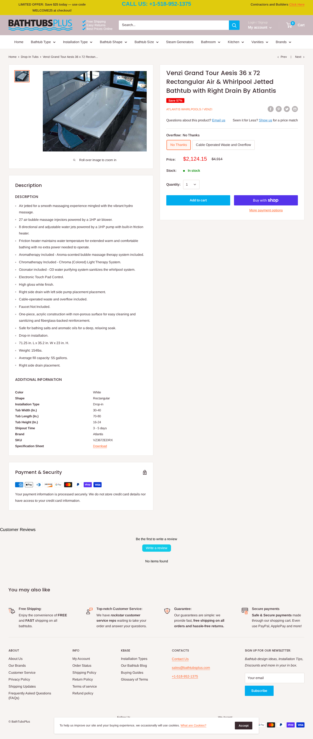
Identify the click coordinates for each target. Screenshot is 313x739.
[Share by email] (295, 109)
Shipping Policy (84, 672)
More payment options (266, 210)
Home (18, 42)
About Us (16, 658)
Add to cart (198, 200)
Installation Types (134, 658)
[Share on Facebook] (271, 109)
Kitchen (233, 42)
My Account (81, 658)
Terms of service (84, 686)
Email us (218, 120)
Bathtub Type (41, 42)
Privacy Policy (19, 679)
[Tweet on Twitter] (287, 109)
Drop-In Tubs (30, 56)
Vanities (257, 42)
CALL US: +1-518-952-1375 (156, 4)
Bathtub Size (144, 42)
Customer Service (22, 672)
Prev (284, 56)
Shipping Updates (22, 686)
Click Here (296, 4)
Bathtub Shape (111, 42)
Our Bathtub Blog (134, 665)
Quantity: (173, 184)
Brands (281, 42)
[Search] (234, 25)
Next (298, 56)
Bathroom (208, 42)
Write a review (156, 548)
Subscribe (259, 690)
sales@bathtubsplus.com (191, 667)
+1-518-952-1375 (185, 676)
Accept (243, 725)
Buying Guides (132, 672)
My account (258, 27)
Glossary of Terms (134, 679)
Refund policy (82, 693)
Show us (265, 120)
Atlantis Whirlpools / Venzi (189, 109)
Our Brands (17, 665)
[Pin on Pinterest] (279, 109)
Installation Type (75, 42)
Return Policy (82, 679)
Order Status (81, 665)
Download (100, 446)
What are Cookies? (193, 725)
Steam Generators (180, 42)
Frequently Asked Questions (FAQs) (30, 695)
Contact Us (180, 659)
